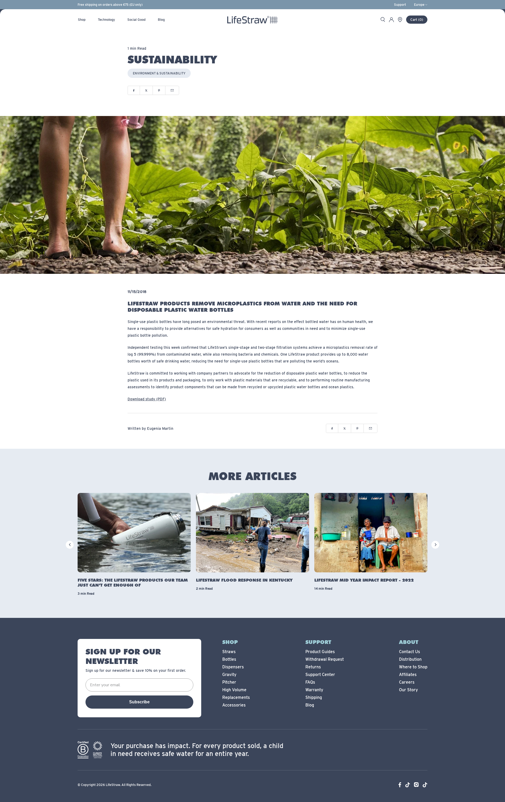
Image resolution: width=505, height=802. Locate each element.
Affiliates (408, 674)
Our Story (408, 689)
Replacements (236, 697)
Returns (313, 666)
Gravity (229, 674)
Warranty (314, 689)
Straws (229, 651)
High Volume (234, 689)
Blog (309, 705)
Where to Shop (413, 666)
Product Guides (320, 651)
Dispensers (233, 666)
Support (400, 4)
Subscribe (139, 702)
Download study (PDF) (147, 399)
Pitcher (229, 682)
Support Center (320, 674)
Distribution (410, 659)
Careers (407, 682)
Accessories (234, 705)
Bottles (229, 659)
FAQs (310, 682)
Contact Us (409, 651)
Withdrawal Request (324, 659)
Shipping (313, 697)
